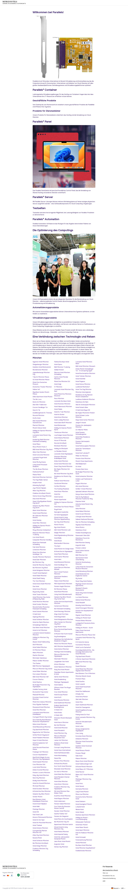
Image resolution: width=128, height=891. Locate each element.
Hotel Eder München (39, 560)
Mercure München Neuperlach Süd (60, 737)
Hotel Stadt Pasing (39, 578)
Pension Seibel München (62, 804)
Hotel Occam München (83, 514)
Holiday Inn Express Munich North (63, 429)
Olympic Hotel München (83, 615)
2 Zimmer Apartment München (85, 659)
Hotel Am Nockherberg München (83, 563)
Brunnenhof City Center (40, 692)
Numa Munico (80, 527)
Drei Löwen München (40, 674)
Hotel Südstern (80, 801)
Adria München (80, 509)
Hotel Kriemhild (80, 379)
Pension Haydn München (62, 586)
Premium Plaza (80, 679)
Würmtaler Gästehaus (40, 658)
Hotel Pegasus (80, 381)
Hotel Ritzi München (39, 710)
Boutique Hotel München (84, 845)
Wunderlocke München (40, 370)
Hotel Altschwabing (60, 755)
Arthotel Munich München (84, 766)
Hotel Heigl (57, 384)
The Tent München (39, 581)
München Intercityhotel (83, 392)
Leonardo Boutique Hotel (62, 401)
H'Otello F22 (80, 694)
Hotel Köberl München (83, 511)
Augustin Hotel (80, 545)
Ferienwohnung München (84, 840)
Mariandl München (38, 695)
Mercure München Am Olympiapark (61, 655)
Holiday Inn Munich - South (84, 628)
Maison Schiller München (41, 661)
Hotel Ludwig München (61, 420)
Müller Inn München (82, 456)
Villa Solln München (82, 699)
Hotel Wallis (57, 538)
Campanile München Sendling (42, 540)
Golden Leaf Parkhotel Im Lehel (84, 480)
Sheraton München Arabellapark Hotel (60, 457)
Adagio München (59, 533)
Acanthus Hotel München (62, 796)
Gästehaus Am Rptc (82, 402)
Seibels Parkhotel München (84, 519)
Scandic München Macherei (42, 557)
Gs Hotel (78, 466)
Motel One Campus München (42, 702)
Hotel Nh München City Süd (41, 565)
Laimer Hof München (61, 740)
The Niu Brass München (40, 469)
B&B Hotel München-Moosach (85, 366)
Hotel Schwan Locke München (82, 416)
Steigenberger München (40, 364)
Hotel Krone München (40, 589)
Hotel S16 (36, 812)
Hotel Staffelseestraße (61, 753)
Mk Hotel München (39, 786)
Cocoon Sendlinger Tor (40, 407)
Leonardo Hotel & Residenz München (41, 634)
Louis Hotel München (39, 767)
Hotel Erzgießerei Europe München (84, 711)
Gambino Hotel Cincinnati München (84, 747)
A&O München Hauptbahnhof (63, 646)
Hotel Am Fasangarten (83, 707)
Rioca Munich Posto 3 (40, 447)
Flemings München (39, 809)
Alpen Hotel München (39, 510)
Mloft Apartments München (63, 584)
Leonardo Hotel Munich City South (42, 436)
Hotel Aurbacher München (84, 476)
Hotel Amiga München (40, 846)
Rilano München (38, 653)
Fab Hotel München (39, 547)
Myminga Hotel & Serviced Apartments (84, 585)
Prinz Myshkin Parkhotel (40, 704)
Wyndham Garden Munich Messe (41, 393)
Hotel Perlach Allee (82, 407)
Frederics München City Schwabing (40, 849)
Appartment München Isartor (63, 824)
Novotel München (38, 415)
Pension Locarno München (41, 772)
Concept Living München (62, 747)
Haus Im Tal (36, 410)
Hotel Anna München (61, 417)
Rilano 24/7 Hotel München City (84, 775)
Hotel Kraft (57, 697)
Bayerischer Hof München (41, 732)
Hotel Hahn (57, 559)
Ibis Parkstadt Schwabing (62, 609)
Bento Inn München (39, 402)
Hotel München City (60, 733)
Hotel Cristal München (40, 513)
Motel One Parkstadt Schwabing (39, 543)
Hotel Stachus (37, 682)
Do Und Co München (61, 772)
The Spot (57, 546)
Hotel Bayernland (59, 617)
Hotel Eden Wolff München (63, 423)
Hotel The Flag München (83, 389)
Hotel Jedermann (59, 801)
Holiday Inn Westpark (61, 448)
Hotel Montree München (41, 602)
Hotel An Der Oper (39, 820)
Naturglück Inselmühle (61, 512)
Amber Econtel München (41, 770)
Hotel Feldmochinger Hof (84, 764)
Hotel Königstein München (41, 570)
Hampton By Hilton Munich (41, 794)
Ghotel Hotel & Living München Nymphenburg (62, 518)
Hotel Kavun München (61, 722)
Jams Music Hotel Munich (62, 841)
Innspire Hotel (37, 482)
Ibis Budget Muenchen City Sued (84, 473)
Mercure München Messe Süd (85, 635)
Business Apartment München (85, 815)
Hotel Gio (57, 494)
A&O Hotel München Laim (62, 530)
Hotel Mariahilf (80, 603)
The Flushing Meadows (61, 489)
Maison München (81, 758)
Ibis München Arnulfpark (40, 843)
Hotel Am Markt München (41, 622)
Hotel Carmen (58, 497)
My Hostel (79, 578)
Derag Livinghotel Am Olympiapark (82, 730)
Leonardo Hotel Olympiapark (63, 454)
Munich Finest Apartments (84, 461)
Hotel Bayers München (61, 798)
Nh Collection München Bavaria (40, 516)
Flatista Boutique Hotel (61, 362)
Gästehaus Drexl (81, 530)
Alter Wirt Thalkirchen (40, 405)
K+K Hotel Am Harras (82, 642)
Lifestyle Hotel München (84, 517)
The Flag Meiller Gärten (40, 480)
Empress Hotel (80, 501)
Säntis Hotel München (61, 677)
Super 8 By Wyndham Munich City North (42, 502)
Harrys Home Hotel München (85, 494)
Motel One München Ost (62, 381)
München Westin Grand (83, 676)
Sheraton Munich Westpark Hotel (63, 719)
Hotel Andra (58, 712)
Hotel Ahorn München (61, 784)
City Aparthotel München (41, 729)
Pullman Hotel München (61, 481)
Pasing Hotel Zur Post (83, 714)
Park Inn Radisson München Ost (84, 833)
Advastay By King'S (39, 485)
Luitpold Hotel (80, 807)
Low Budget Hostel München (63, 435)
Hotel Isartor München (61, 557)
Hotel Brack (58, 541)
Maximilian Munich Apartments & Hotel (64, 673)
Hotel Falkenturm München (63, 667)
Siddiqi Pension (59, 370)
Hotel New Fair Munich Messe (63, 507)
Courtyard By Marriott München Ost (40, 831)
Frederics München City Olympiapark (62, 788)
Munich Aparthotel (60, 499)
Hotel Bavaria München (61, 700)
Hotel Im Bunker (59, 414)
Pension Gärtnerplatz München (83, 442)
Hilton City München (39, 491)
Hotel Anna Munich (82, 697)
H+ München (58, 387)
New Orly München (39, 778)
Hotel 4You (79, 702)
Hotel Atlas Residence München (83, 438)
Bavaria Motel (37, 838)
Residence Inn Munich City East (62, 477)
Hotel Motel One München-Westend (63, 395)
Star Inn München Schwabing (85, 522)
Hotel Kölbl (36, 806)
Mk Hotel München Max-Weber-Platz (62, 792)
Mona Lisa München (82, 794)
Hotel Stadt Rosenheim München (83, 688)
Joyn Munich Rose (60, 627)
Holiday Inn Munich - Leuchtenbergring (82, 818)
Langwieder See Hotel (61, 661)
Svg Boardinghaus (60, 636)
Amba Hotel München (61, 461)
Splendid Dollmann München (85, 491)
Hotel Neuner (80, 772)
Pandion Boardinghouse (83, 533)
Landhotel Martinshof (83, 387)
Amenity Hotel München (83, 605)
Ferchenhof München (83, 645)
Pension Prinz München (61, 761)
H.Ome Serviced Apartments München (63, 602)
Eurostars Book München (84, 736)
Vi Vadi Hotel (37, 614)
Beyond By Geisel (38, 592)
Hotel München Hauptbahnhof (85, 848)
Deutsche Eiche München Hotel (84, 798)
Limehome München (39, 550)
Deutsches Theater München (42, 387)
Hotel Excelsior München (41, 789)
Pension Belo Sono (82, 469)
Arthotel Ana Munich (60, 764)
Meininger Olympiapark (61, 682)
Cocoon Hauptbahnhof (40, 755)
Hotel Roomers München (62, 404)
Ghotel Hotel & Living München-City (61, 828)
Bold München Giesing (83, 542)
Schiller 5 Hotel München (84, 489)
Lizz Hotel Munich (38, 537)
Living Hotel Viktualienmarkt (63, 594)
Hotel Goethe (80, 681)
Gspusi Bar (57, 758)
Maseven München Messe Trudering (41, 533)
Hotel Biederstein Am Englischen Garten (82, 575)
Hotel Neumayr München (62, 611)
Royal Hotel (58, 509)
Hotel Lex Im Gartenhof (83, 647)
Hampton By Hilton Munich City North (41, 507)
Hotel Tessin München (40, 594)
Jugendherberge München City (41, 373)
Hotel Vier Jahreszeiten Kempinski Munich (61, 838)
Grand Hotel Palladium (40, 804)
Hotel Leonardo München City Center (85, 718)
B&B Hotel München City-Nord (42, 449)
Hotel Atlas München (61, 781)
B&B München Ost (81, 555)
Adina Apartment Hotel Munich (42, 397)
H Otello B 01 (58, 710)
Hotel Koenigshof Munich (84, 804)
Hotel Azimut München (61, 649)
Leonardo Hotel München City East (64, 390)
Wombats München (60, 446)
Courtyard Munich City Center (42, 717)
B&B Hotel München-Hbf (41, 677)
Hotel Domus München (83, 384)
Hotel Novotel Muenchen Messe (41, 748)
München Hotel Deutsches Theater (84, 742)
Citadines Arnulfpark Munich (42, 493)
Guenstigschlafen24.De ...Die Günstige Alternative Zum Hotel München (85, 652)
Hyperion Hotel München (41, 362)
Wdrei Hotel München (40, 724)
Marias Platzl (37, 474)
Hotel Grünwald (81, 837)
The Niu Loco (37, 399)
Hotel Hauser (80, 786)
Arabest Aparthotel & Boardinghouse (61, 706)
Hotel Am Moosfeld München (42, 823)
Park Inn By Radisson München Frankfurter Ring (84, 498)
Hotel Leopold (80, 684)
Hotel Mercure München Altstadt (62, 568)
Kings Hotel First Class (61, 614)
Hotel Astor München (61, 491)
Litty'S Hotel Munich (82, 792)
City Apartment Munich (83, 656)
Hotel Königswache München (63, 619)
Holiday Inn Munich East (83, 618)
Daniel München (81, 666)
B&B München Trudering (62, 367)
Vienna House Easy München (42, 496)
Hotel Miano (36, 444)
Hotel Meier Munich (82, 827)
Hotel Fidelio (58, 409)
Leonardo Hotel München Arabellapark (41, 713)
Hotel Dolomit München (40, 611)
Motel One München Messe (63, 644)
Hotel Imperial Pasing (61, 834)
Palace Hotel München (61, 581)
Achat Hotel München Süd (62, 464)
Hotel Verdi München (61, 728)
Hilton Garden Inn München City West (63, 623)
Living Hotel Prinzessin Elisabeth (40, 465)
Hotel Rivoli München (61, 592)
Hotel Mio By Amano (39, 462)
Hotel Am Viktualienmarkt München (84, 722)
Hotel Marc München (39, 523)
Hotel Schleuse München (41, 840)
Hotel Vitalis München (39, 576)
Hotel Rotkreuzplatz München (85, 446)
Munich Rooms (59, 525)
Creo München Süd (39, 764)
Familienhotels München (83, 851)
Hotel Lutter (80, 726)
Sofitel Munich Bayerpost (41, 735)
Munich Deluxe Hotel (39, 428)
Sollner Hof (36, 389)
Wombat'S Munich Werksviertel (81, 589)
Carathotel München (60, 483)
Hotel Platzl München (61, 554)
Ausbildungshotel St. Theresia (42, 413)
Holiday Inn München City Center (41, 638)
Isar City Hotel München (62, 522)
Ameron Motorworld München (42, 817)
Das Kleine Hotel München (41, 627)
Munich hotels (10, 2)
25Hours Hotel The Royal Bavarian (62, 688)
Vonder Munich (37, 797)
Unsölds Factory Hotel (40, 689)
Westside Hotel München (62, 769)
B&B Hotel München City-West (84, 662)
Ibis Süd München (59, 725)
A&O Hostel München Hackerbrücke (39, 422)
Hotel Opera (58, 364)
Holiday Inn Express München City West (42, 431)
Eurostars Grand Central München (40, 698)
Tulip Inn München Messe (41, 377)
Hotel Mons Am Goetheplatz (63, 819)
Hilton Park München (39, 452)
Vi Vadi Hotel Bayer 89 (83, 410)
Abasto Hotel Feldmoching (41, 642)
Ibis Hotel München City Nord (63, 474)
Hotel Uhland (80, 812)
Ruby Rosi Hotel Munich (61, 669)
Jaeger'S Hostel (81, 423)
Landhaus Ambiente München (85, 399)
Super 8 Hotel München (40, 740)
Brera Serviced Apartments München (63, 630)
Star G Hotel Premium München (61, 573)
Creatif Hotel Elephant (40, 573)
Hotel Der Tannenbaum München (83, 449)
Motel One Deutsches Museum (40, 383)
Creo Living (79, 733)
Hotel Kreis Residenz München (61, 577)
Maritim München (38, 655)
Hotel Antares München (40, 828)
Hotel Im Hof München (40, 630)
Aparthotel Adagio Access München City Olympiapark (41, 758)
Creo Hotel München (61, 692)
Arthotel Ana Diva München (42, 791)
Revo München (59, 398)
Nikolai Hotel (80, 809)
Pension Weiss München (83, 620)
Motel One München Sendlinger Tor (39, 553)
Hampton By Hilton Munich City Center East (62, 598)
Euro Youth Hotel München (62, 766)
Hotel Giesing (37, 520)
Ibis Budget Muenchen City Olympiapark (41, 686)
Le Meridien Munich (60, 451)
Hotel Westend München (62, 562)
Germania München (82, 789)
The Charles (36, 663)
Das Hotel (36, 586)
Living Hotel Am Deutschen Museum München (84, 568)
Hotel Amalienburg (60, 679)
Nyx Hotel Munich (59, 527)
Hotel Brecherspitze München (85, 373)
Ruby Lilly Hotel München (41, 775)
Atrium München (59, 664)
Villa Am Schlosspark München (85, 405)
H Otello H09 (58, 715)
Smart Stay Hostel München (63, 466)
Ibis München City (38, 562)
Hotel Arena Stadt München (42, 584)
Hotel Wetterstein (60, 425)
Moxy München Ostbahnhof (42, 530)
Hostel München (81, 843)
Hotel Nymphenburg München (63, 535)
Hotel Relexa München (61, 831)
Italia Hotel (79, 756)
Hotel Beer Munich (82, 825)
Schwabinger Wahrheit (40, 625)
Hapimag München (38, 617)
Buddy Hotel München (40, 780)
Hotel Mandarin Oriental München (61, 778)
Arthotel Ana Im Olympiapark (63, 551)
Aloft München (37, 645)
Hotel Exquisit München (40, 762)
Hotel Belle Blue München (62, 774)
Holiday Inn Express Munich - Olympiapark (42, 526)
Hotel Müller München (40, 671)
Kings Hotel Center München (85, 420)
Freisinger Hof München (40, 752)
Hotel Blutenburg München (84, 571)
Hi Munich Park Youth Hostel (63, 634)
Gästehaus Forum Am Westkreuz (83, 539)
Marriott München (38, 425)
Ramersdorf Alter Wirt (83, 535)
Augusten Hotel (59, 844)
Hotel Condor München (40, 604)
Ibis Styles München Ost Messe (62, 470)
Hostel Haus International (62, 750)
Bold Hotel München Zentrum (42, 477)
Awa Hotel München (39, 499)
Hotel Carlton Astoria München (82, 551)
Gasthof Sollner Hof (60, 814)
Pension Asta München (83, 458)
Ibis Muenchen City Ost (61, 822)
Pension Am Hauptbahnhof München (84, 611)
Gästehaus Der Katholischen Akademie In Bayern (63, 640)
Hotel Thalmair (37, 825)
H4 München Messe (39, 650)
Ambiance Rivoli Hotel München (61, 744)
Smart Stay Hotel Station (84, 581)
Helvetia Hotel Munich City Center (84, 505)
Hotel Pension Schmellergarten (81, 433)
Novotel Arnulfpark (60, 443)
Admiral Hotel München (83, 600)
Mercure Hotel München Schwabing (62, 373)
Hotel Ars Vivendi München (41, 783)
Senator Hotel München (62, 811)
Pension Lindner (81, 548)
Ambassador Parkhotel (83, 822)
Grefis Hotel (36, 418)
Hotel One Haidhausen (83, 691)
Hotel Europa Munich (61, 695)
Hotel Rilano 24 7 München (84, 769)
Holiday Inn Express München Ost (63, 503)
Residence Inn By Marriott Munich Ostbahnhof (84, 396)
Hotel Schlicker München (41, 619)
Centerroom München (61, 606)
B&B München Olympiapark (41, 666)
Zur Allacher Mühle (82, 430)
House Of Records (60, 440)
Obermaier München (60, 659)
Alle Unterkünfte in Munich (110, 870)
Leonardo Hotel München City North (85, 638)
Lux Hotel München (82, 597)
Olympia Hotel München (83, 525)
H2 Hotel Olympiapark (61, 515)
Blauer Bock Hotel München (85, 761)
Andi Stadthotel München (62, 703)
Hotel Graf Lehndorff (82, 453)
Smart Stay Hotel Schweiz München (84, 594)
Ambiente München (82, 739)
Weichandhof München (61, 543)
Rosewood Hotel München (41, 707)
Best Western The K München (85, 673)
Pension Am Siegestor (61, 816)
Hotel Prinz (79, 783)
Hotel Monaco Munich (83, 750)
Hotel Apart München (82, 830)
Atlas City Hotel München (41, 835)
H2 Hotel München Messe (41, 380)
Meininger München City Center (83, 780)
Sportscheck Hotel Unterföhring (82, 559)
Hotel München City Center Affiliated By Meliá (41, 598)
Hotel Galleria (58, 685)
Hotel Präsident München (41, 738)
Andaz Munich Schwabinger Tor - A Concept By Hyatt (84, 370)
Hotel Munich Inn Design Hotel (63, 549)
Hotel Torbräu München (83, 376)
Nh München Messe (60, 589)
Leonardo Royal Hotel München (40, 458)
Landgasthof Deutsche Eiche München (85, 624)
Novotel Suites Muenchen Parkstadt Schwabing (41, 608)
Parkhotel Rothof (38, 472)
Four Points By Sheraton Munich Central (62, 807)
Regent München (81, 483)
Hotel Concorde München (41, 455)
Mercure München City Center (42, 669)
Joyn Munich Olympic (39, 488)
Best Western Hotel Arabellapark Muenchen (40, 800)
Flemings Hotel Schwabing (62, 652)
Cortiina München (60, 486)
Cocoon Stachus (38, 679)
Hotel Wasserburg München (42, 727)
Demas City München (61, 847)
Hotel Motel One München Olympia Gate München (84, 670)
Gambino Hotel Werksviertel (42, 367)
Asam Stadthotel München (84, 705)
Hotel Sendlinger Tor (60, 565)
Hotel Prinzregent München (84, 608)
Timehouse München (61, 432)
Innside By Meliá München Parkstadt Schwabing (41, 440)
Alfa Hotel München (82, 486)
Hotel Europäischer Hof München (40, 744)
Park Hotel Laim (38, 815)
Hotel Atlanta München (61, 438)
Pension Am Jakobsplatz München (83, 426)
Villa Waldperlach (81, 464)
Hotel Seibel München (40, 647)
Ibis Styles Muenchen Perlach (85, 413)
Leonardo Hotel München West (84, 362)
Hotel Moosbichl (59, 730)
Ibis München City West (40, 568)
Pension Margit (80, 753)
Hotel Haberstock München (63, 406)
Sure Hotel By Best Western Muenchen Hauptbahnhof (42, 720)
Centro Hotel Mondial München (61, 378)
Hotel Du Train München (62, 412)
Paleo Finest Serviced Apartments (83, 631)
